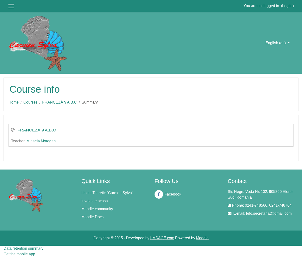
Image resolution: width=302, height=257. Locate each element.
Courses (30, 102)
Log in (287, 6)
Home (13, 102)
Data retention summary (23, 248)
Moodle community (97, 209)
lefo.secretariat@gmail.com (269, 213)
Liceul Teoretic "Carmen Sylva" (107, 193)
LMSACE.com (162, 238)
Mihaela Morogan (41, 141)
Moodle (202, 238)
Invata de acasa (94, 201)
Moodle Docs (92, 217)
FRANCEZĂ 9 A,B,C (59, 102)
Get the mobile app (19, 254)
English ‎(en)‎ (276, 43)
